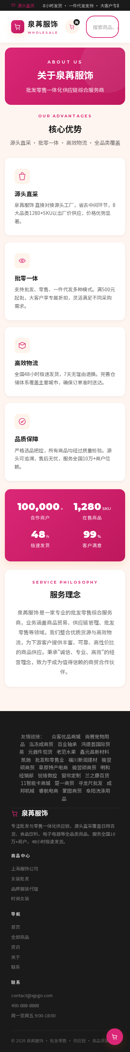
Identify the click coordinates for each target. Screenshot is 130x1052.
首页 (15, 927)
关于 (15, 957)
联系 (15, 966)
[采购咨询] (114, 1036)
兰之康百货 (97, 775)
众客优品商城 (66, 736)
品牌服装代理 (24, 888)
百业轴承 (67, 744)
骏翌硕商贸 (84, 767)
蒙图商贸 (72, 790)
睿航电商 (48, 790)
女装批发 (20, 878)
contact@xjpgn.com (32, 995)
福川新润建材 (82, 759)
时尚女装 (20, 898)
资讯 (15, 947)
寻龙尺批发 (90, 782)
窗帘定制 (71, 775)
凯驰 (26, 759)
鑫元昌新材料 (94, 751)
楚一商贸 (64, 782)
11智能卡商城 (36, 782)
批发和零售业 (49, 759)
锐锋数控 (47, 775)
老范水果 (66, 751)
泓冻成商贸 (41, 744)
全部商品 (20, 937)
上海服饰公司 (24, 868)
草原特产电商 (53, 767)
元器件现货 (40, 751)
